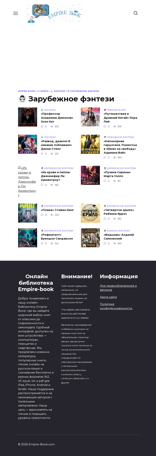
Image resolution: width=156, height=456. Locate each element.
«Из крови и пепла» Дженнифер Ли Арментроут (55, 176)
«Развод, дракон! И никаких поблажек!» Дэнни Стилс (56, 145)
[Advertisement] (78, 51)
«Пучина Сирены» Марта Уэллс (117, 174)
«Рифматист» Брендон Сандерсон (57, 236)
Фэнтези (59, 91)
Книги (44, 91)
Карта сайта (108, 297)
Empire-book (26, 91)
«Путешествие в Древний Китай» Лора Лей (120, 117)
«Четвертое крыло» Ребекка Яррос (119, 212)
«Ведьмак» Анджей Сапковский (119, 236)
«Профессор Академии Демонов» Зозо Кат (57, 117)
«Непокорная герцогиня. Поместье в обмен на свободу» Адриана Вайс (120, 146)
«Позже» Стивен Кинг (57, 210)
